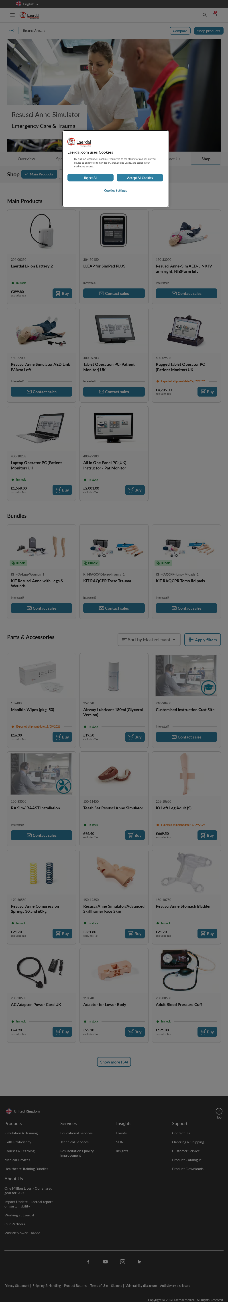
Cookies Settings (115, 190)
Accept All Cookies (140, 177)
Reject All (90, 177)
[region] (115, 168)
